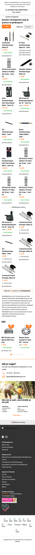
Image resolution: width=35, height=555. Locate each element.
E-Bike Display (21, 410)
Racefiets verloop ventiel (11, 16)
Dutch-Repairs (6, 484)
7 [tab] (18, 354)
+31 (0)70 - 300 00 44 (13, 373)
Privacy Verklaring (7, 477)
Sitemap (4, 482)
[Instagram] (6, 437)
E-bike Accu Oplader (23, 411)
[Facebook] (3, 437)
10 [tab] (21, 354)
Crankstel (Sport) (6, 408)
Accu (19, 408)
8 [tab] (19, 354)
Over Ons (4, 474)
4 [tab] (14, 354)
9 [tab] (20, 354)
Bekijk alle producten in (17, 291)
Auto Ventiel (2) (10, 57)
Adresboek (5, 449)
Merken (4, 487)
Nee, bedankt (16, 12)
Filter (7, 26)
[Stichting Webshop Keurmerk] (9, 500)
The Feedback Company (8, 496)
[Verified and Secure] (5, 508)
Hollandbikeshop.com (20, 539)
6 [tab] (17, 354)
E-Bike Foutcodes (6, 467)
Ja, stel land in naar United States (16, 10)
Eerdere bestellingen (7, 447)
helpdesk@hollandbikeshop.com (15, 377)
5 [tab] (15, 354)
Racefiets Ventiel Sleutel (11, 19)
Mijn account (5, 445)
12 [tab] (23, 354)
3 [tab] (13, 354)
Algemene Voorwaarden (8, 479)
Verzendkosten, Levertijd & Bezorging (12, 462)
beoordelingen (16, 494)
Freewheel (4, 411)
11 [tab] (22, 354)
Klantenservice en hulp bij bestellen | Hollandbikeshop (16, 457)
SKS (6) (8, 30)
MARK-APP (17, 541)
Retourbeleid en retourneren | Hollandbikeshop (14, 464)
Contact (4, 459)
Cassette (4, 410)
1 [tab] (11, 354)
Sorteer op (19, 27)
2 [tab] (12, 354)
